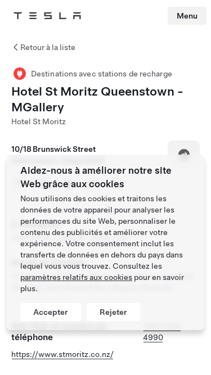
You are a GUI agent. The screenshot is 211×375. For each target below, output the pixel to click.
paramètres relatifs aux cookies (76, 277)
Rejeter (113, 312)
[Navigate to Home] (47, 15)
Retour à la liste (47, 47)
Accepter (50, 312)
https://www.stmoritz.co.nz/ (62, 354)
